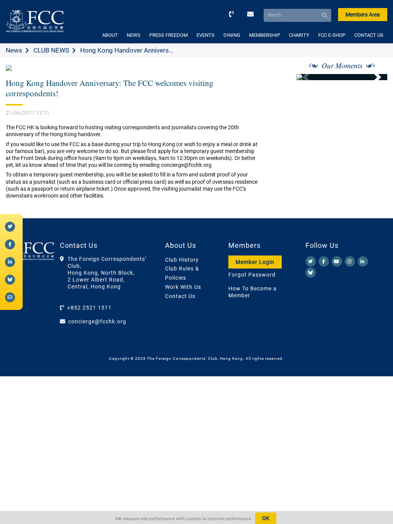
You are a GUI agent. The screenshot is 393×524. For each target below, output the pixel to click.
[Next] (373, 77)
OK (265, 518)
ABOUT (110, 35)
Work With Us (183, 287)
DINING (231, 35)
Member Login (255, 262)
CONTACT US (368, 35)
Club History (182, 260)
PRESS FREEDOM (168, 35)
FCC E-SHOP (331, 35)
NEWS (133, 35)
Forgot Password (252, 275)
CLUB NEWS (51, 50)
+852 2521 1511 (89, 308)
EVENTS (205, 35)
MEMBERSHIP (264, 35)
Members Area (362, 15)
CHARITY (299, 35)
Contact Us (180, 296)
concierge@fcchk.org (97, 321)
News (14, 50)
